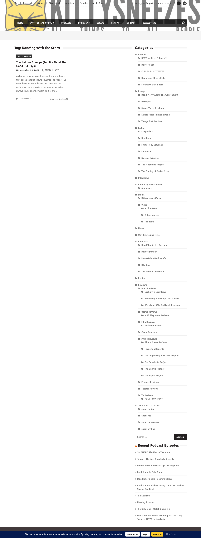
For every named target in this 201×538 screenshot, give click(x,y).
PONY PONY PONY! (154, 398)
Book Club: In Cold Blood (150, 472)
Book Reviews (148, 288)
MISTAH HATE (52, 70)
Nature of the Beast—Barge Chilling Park (158, 465)
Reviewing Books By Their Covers (162, 298)
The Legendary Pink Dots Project (161, 355)
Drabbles (146, 138)
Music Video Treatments (153, 108)
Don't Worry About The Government (159, 94)
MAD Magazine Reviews (157, 315)
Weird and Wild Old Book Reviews (162, 305)
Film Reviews (148, 322)
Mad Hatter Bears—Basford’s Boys (154, 478)
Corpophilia (147, 131)
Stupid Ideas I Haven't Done (155, 114)
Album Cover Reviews (156, 342)
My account (54, 3)
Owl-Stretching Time (149, 234)
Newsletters (149, 23)
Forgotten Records (154, 349)
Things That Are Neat (152, 121)
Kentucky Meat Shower (150, 184)
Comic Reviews (149, 311)
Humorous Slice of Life (153, 78)
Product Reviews (150, 382)
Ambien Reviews (153, 325)
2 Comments (25, 98)
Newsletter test (87, 3)
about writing (148, 429)
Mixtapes (146, 101)
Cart (16, 3)
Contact (40, 3)
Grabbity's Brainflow (155, 292)
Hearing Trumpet (145, 502)
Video (144, 204)
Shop (101, 3)
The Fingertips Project (152, 164)
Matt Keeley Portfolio (42, 23)
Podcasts (66, 23)
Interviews (84, 23)
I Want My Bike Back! (152, 84)
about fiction (148, 409)
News (141, 228)
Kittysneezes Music (151, 198)
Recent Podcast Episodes (158, 445)
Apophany (146, 188)
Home (20, 23)
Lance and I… (148, 151)
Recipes (142, 278)
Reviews (115, 23)
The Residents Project (156, 362)
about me (146, 415)
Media (141, 194)
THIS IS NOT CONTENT (149, 405)
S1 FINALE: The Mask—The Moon (154, 452)
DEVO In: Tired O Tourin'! (154, 58)
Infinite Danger (149, 251)
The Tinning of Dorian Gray (155, 171)
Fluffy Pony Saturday (152, 144)
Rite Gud (145, 265)
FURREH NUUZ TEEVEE (152, 71)
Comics (142, 54)
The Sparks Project (154, 368)
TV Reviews (147, 395)
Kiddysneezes (152, 215)
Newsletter (70, 3)
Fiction (141, 128)
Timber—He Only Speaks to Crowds (155, 459)
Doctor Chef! (147, 64)
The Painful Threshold (152, 271)
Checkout (27, 3)
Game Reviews (149, 332)
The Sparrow (143, 495)
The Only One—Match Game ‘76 (153, 509)
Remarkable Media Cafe (153, 258)
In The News (151, 208)
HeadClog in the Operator (154, 245)
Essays (100, 23)
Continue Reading (58, 99)
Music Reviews (24, 56)
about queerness (150, 422)
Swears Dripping (150, 158)
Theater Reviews (149, 388)
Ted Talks (149, 221)
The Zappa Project (154, 375)
